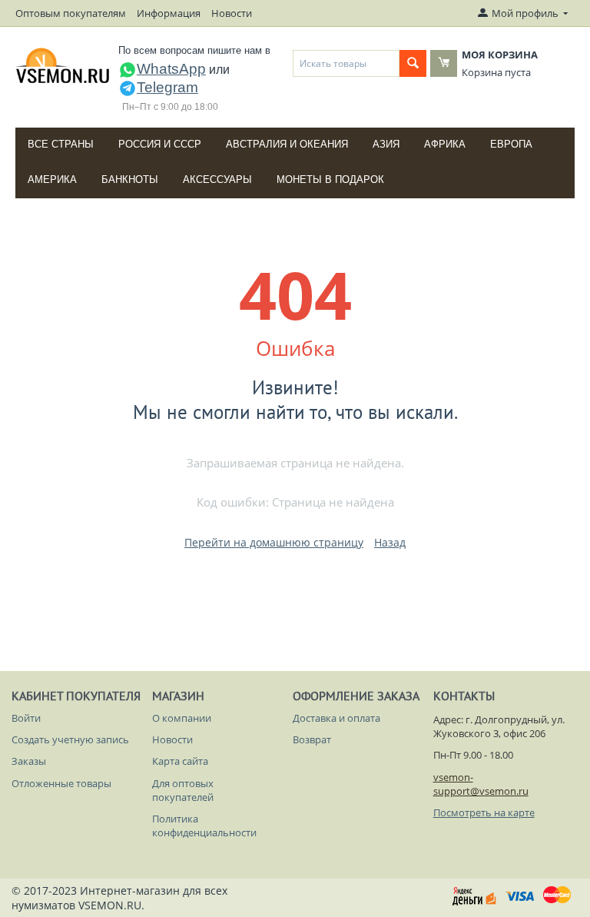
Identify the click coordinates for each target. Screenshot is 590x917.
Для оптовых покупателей (183, 790)
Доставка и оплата (336, 718)
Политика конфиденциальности (204, 825)
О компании (181, 718)
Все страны (61, 144)
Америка (52, 179)
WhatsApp (171, 69)
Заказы (29, 761)
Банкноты (129, 179)
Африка (445, 144)
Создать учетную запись (70, 739)
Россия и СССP (159, 144)
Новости (231, 13)
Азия (386, 144)
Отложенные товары (61, 783)
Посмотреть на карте (484, 812)
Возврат (312, 739)
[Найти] (412, 63)
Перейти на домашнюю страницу (273, 542)
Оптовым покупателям (70, 13)
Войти (26, 718)
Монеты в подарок (330, 179)
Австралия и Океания (287, 144)
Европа (511, 144)
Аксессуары (217, 179)
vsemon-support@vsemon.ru (481, 784)
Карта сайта (180, 761)
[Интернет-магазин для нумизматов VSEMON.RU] (63, 65)
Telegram (167, 87)
